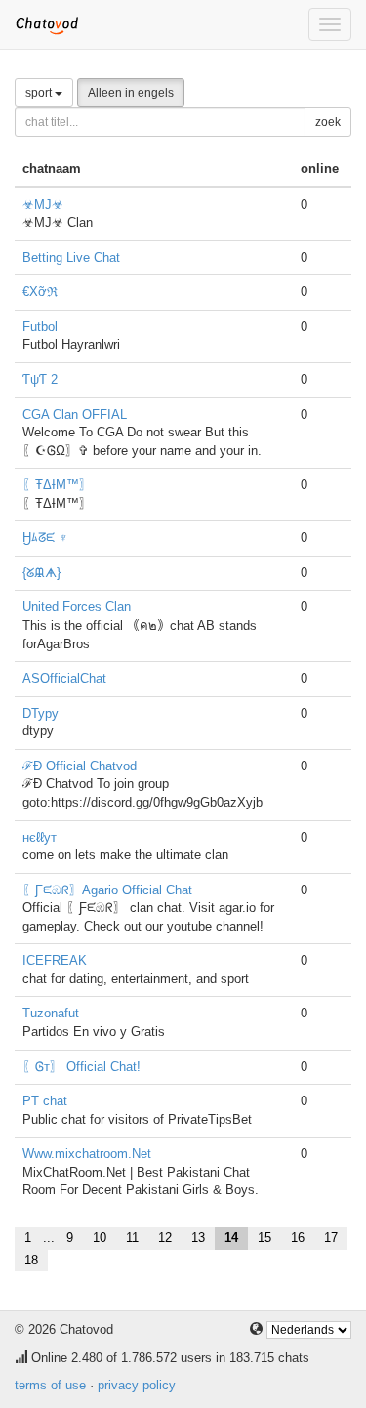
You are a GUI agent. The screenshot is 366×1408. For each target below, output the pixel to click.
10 (99, 1237)
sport (40, 93)
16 (298, 1237)
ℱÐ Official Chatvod (79, 766)
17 (331, 1237)
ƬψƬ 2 (40, 379)
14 (231, 1237)
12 (165, 1237)
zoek (328, 122)
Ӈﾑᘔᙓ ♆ (45, 537)
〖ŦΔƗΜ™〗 (57, 484)
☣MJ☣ (42, 204)
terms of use (50, 1385)
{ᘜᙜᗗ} (41, 572)
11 (132, 1237)
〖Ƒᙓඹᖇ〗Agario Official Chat (107, 890)
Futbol (40, 326)
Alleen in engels (131, 93)
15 (264, 1237)
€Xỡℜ (40, 291)
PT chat (44, 1101)
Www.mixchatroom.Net (86, 1153)
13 (198, 1237)
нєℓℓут (39, 837)
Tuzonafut (50, 1013)
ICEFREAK (54, 960)
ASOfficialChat (64, 678)
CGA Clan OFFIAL (74, 414)
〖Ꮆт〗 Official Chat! (81, 1066)
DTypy (40, 713)
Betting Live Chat (71, 257)
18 (31, 1260)
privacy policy (137, 1385)
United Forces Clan (76, 607)
